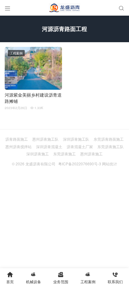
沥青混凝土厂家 (80, 146)
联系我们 (115, 277)
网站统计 (109, 163)
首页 (10, 277)
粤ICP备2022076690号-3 (79, 163)
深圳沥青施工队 (76, 139)
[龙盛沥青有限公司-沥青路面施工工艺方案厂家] (64, 8)
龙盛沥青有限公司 (40, 163)
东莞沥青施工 (64, 153)
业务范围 (60, 277)
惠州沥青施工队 (45, 139)
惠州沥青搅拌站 (18, 146)
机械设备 (33, 277)
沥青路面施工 (16, 139)
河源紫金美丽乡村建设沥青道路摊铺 (33, 98)
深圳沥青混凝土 (49, 146)
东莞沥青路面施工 (109, 139)
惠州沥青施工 (91, 153)
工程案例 (16, 53)
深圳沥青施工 (37, 153)
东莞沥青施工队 (110, 146)
